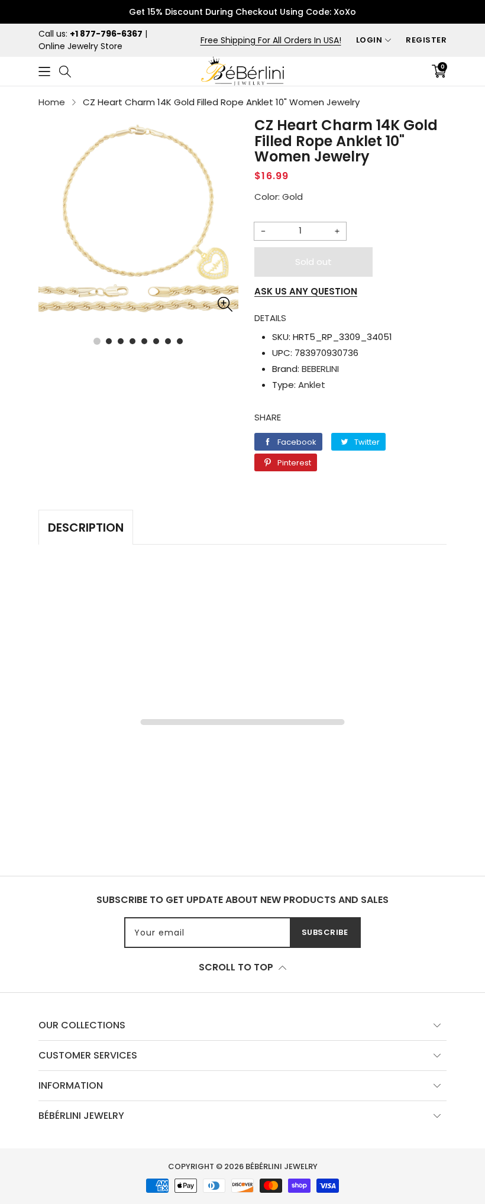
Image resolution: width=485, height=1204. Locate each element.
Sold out (313, 261)
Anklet (311, 384)
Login (369, 40)
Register (426, 40)
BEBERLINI (320, 369)
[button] (44, 71)
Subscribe (325, 932)
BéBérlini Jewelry (281, 1166)
